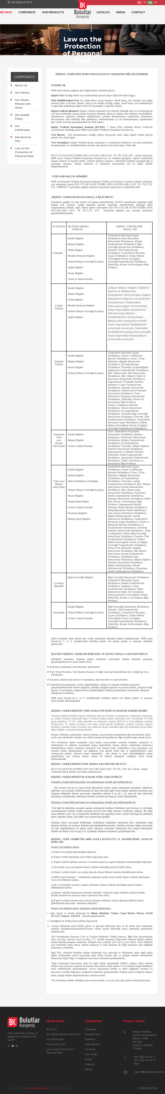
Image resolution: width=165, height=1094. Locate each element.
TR (144, 2)
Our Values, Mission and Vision (23, 103)
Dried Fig (90, 1049)
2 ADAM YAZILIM (147, 1088)
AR (155, 2)
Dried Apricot (92, 1044)
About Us (21, 85)
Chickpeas (90, 1029)
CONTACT (138, 12)
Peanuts (89, 1064)
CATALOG (103, 12)
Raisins (89, 1069)
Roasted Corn (92, 1034)
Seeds (88, 1059)
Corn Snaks (91, 1054)
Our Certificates (22, 128)
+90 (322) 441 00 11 (21, 2)
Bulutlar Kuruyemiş (38, 1088)
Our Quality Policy (22, 116)
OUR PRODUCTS (53, 12)
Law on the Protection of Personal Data (24, 152)
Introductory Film (23, 139)
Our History (22, 92)
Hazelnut (90, 1039)
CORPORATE (26, 12)
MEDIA (120, 12)
